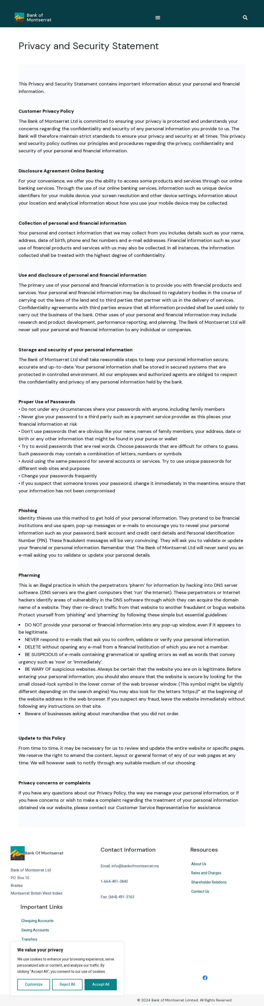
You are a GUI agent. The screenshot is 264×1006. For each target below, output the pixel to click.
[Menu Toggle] (157, 17)
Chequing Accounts (37, 921)
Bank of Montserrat (39, 17)
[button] (245, 17)
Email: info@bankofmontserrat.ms (130, 866)
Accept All (100, 984)
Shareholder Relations (209, 882)
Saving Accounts (35, 930)
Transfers (29, 939)
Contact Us (200, 891)
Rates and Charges (206, 873)
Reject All (67, 984)
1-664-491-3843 (114, 881)
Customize (34, 984)
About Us (198, 864)
